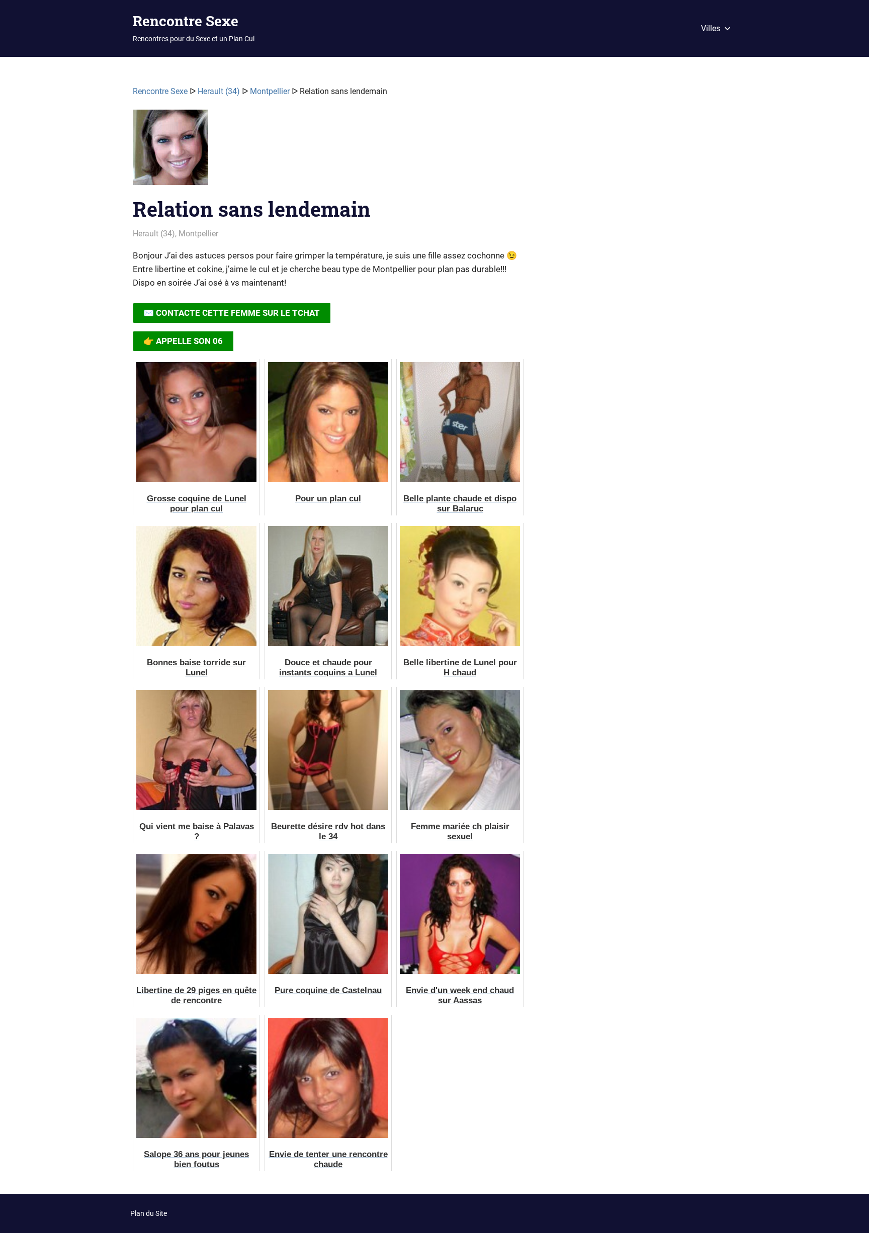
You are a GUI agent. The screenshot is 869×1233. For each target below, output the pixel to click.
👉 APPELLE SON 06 (183, 341)
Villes (710, 28)
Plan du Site (148, 1213)
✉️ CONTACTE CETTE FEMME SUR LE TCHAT (231, 313)
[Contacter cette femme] (170, 151)
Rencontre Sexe (185, 21)
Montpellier (270, 91)
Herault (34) (219, 91)
